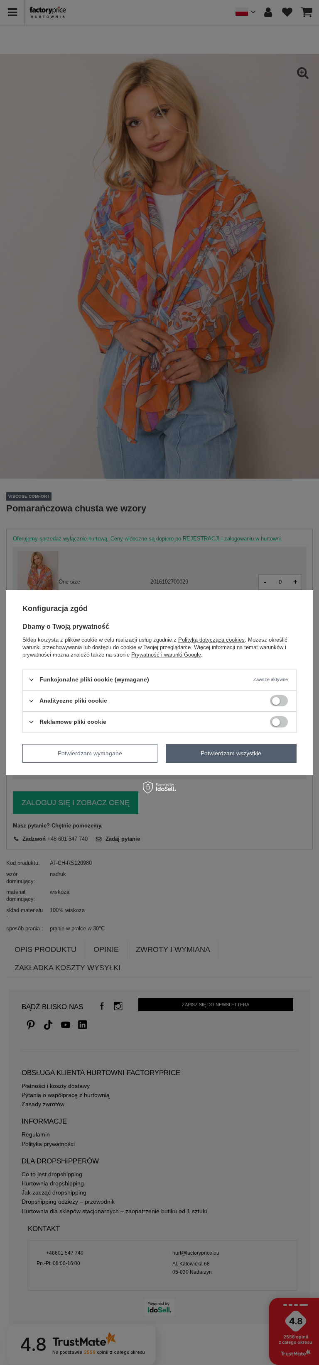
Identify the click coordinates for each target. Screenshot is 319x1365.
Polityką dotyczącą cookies (211, 639)
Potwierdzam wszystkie (231, 753)
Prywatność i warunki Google (166, 654)
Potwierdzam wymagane (90, 753)
